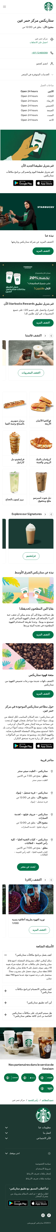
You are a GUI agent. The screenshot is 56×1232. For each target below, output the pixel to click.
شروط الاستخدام (43, 1169)
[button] (28, 74)
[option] (30, 360)
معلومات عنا (44, 1127)
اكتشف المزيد (43, 251)
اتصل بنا (47, 1133)
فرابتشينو (31, 556)
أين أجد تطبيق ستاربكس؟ (39, 1003)
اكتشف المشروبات (31, 373)
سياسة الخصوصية (43, 1164)
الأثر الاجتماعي (43, 1138)
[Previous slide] (51, 335)
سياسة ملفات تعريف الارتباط (38, 1179)
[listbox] (28, 360)
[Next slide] (45, 335)
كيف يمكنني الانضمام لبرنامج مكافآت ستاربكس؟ (33, 990)
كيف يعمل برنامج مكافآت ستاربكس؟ (33, 955)
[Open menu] (4, 6)
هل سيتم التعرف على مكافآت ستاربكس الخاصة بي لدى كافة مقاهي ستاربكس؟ (32, 1014)
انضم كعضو (42, 64)
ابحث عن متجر (28, 867)
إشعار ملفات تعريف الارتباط (39, 1174)
